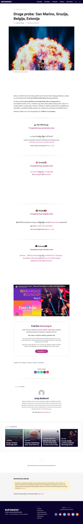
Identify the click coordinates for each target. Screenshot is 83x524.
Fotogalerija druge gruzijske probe (41, 166)
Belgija (24, 362)
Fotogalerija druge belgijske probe (41, 214)
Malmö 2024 (17, 362)
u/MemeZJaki (38, 261)
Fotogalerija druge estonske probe (41, 249)
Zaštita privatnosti (42, 514)
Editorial (47, 1)
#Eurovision (32, 142)
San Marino (41, 362)
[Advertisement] (41, 83)
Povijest (54, 1)
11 (75, 431)
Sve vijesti (70, 1)
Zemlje (62, 1)
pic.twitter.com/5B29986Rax (44, 226)
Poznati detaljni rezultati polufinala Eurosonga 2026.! (67, 442)
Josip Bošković (46, 412)
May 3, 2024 (50, 145)
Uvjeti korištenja (41, 512)
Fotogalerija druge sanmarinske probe (41, 128)
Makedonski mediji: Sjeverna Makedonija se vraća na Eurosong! (50, 442)
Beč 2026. (39, 1)
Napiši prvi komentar (33, 23)
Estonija (29, 362)
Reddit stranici (26, 103)
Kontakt (39, 518)
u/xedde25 (37, 174)
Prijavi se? (41, 494)
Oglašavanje (40, 516)
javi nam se (23, 488)
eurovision (47, 174)
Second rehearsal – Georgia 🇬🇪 (41, 172)
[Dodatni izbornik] (80, 2)
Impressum (40, 510)
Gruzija (35, 362)
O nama (39, 508)
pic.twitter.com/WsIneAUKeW (45, 142)
